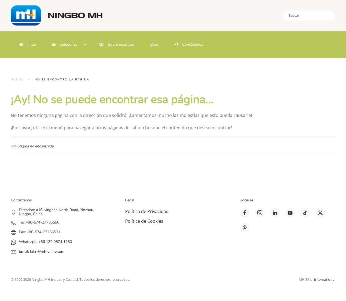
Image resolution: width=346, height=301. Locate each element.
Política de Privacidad (147, 211)
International (324, 279)
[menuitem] (27, 44)
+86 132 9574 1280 (55, 241)
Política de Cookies (144, 221)
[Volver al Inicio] (59, 15)
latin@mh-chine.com (47, 251)
